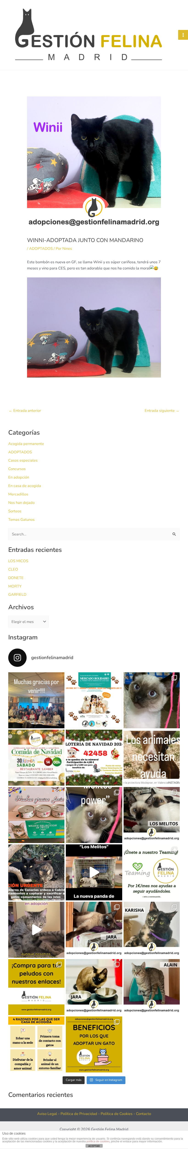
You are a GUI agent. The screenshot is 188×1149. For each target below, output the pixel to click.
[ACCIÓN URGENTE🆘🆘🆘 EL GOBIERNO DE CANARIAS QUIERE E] (36, 872)
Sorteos (14, 511)
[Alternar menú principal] (183, 35)
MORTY (15, 586)
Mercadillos (18, 494)
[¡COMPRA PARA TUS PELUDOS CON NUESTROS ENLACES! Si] (36, 987)
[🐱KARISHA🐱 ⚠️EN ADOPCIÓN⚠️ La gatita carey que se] (152, 930)
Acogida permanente (26, 443)
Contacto (143, 1113)
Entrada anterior (25, 410)
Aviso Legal (47, 1113)
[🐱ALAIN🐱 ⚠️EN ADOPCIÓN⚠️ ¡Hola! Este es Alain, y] (36, 930)
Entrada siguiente (162, 410)
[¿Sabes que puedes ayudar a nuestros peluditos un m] (152, 872)
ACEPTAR (94, 1146)
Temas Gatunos (21, 519)
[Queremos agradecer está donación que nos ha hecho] (36, 815)
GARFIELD (17, 594)
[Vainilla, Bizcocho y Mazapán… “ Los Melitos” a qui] (152, 700)
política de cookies (98, 1141)
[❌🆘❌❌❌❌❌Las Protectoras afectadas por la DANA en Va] (152, 758)
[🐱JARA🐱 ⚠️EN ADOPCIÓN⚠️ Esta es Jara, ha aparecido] (94, 930)
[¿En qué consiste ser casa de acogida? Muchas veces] (36, 1044)
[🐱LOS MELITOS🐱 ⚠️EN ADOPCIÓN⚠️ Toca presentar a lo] (152, 815)
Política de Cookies (117, 1113)
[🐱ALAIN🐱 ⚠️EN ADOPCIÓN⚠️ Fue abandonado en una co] (152, 987)
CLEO (13, 569)
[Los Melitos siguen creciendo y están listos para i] (94, 815)
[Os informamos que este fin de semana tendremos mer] (94, 700)
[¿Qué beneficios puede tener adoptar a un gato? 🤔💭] (94, 1044)
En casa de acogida (24, 485)
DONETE (16, 577)
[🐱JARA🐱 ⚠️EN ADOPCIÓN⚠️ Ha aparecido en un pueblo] (94, 987)
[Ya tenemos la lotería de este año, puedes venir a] (94, 758)
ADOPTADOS (41, 248)
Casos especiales (23, 460)
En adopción (18, 477)
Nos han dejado (21, 502)
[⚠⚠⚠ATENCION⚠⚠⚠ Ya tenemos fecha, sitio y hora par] (36, 758)
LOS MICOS (18, 561)
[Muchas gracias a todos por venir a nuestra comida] (36, 700)
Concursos (17, 468)
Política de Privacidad (79, 1113)
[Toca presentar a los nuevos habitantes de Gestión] (94, 872)
